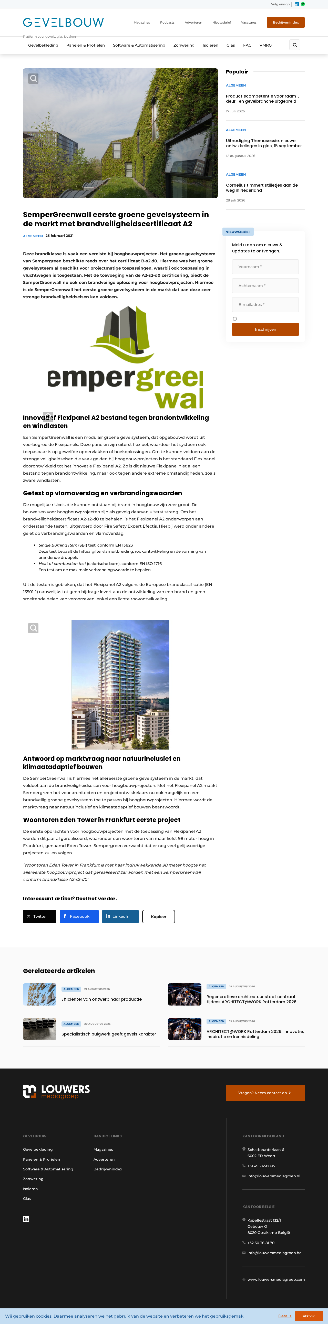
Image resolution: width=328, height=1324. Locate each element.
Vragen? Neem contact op (262, 1093)
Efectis (150, 526)
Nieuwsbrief (221, 22)
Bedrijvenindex (286, 22)
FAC (247, 45)
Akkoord (309, 1316)
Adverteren (193, 22)
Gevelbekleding (43, 45)
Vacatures (249, 22)
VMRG (266, 45)
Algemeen (33, 236)
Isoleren (210, 45)
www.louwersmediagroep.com (276, 1279)
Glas (231, 45)
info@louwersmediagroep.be (275, 1253)
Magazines (142, 22)
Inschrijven (265, 329)
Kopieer (158, 916)
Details (285, 1316)
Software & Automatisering (139, 45)
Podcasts (167, 22)
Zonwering (183, 45)
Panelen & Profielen (85, 45)
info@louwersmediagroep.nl (274, 1176)
